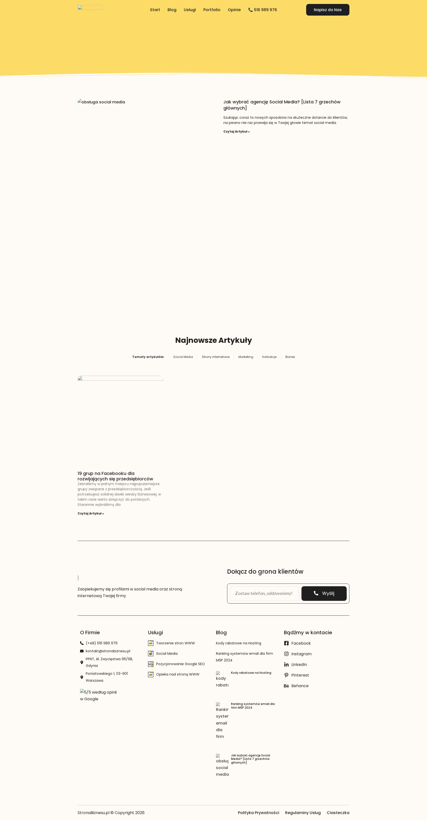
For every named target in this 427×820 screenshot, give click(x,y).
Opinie (234, 10)
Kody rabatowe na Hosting (238, 643)
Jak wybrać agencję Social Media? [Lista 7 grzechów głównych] (250, 759)
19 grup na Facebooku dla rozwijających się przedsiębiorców (115, 476)
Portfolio (211, 10)
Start (155, 10)
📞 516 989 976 (262, 10)
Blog (172, 10)
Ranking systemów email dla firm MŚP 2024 (253, 705)
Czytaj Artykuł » (236, 131)
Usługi (190, 10)
